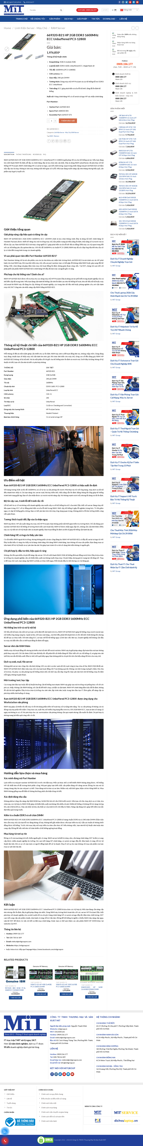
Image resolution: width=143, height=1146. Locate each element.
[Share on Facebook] (49, 141)
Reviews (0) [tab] (37, 154)
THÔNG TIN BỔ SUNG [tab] (23, 154)
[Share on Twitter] (53, 141)
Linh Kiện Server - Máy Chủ (31, 28)
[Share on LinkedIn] (65, 141)
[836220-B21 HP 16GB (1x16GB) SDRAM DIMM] (91, 973)
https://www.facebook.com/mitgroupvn (48, 949)
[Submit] (62, 10)
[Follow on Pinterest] (130, 2)
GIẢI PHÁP (82, 19)
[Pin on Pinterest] (57, 141)
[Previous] (7, 42)
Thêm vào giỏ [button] (15, 997)
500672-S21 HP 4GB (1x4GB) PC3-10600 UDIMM (41, 986)
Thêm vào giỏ (68, 121)
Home (7, 28)
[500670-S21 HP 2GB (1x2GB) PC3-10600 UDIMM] (66, 972)
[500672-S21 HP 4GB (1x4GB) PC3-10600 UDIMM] (41, 972)
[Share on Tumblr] (69, 141)
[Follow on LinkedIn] (133, 2)
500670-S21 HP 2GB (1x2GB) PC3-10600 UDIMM (66, 986)
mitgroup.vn (62, 1029)
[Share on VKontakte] (61, 141)
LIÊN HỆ (123, 19)
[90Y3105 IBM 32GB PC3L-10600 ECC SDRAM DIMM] (15, 974)
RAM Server (58, 28)
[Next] (40, 42)
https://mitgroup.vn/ (22, 945)
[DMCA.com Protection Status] (45, 1140)
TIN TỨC (95, 19)
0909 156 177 (120, 77)
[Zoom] (7, 49)
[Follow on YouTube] (137, 2)
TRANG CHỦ (21, 19)
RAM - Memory (54, 136)
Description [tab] (9, 154)
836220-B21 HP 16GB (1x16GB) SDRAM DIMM (91, 988)
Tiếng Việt (127, 10)
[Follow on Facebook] (119, 2)
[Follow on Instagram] (123, 2)
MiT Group (116, 266)
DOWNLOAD (109, 19)
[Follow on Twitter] (126, 2)
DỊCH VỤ (68, 19)
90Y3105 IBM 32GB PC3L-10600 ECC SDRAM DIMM (15, 989)
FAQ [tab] (44, 154)
